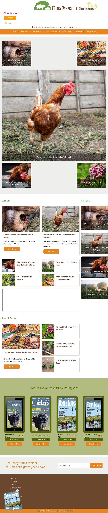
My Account (37, 27)
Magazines (80, 32)
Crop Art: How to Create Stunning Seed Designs (20, 352)
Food (46, 32)
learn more (12, 249)
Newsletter (63, 27)
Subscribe (10, 18)
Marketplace (91, 32)
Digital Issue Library (58, 32)
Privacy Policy (15, 485)
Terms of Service (16, 488)
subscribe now (14, 444)
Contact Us (72, 27)
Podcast (71, 32)
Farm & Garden (35, 32)
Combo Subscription (50, 27)
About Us (14, 482)
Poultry (24, 32)
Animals (14, 32)
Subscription (96, 465)
